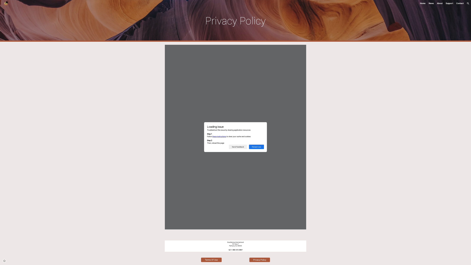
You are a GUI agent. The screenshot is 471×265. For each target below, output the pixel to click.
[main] (235, 20)
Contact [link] (460, 3)
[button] (468, 3)
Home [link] (422, 3)
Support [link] (449, 3)
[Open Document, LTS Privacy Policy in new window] (301, 48)
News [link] (431, 3)
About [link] (440, 3)
